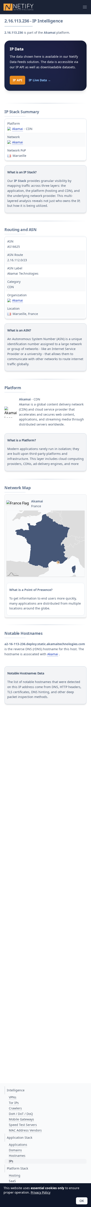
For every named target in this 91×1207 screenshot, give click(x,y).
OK (82, 1201)
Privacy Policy (40, 1192)
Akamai (17, 129)
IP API (17, 80)
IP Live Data (40, 80)
